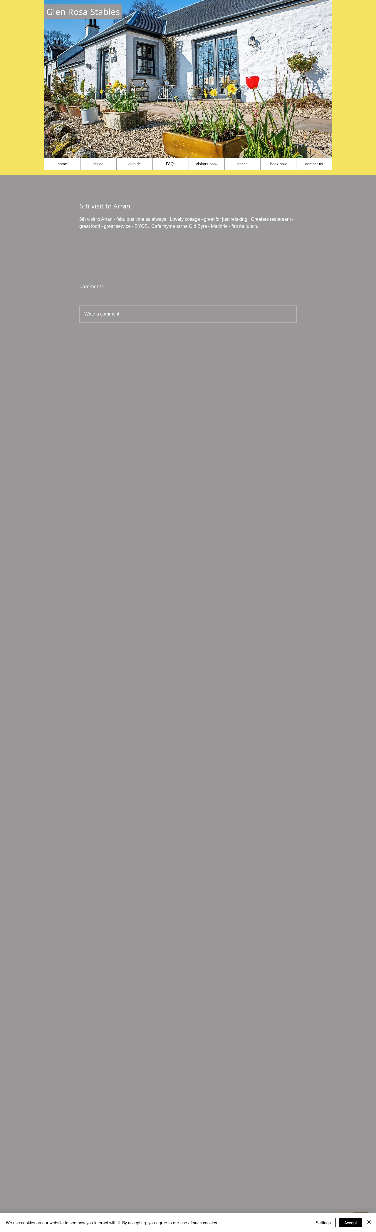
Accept (350, 1223)
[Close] (368, 1222)
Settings (323, 1223)
